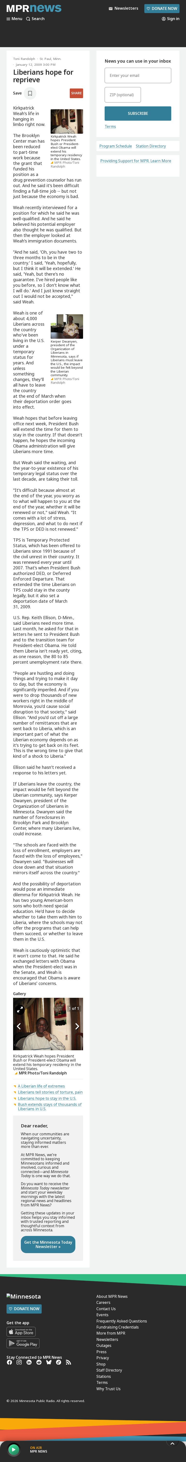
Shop (101, 1364)
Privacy (102, 1357)
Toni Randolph (24, 59)
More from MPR (110, 1333)
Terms (110, 126)
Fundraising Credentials (117, 1327)
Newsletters (107, 1339)
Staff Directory (109, 1370)
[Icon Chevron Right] (77, 1027)
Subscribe (138, 113)
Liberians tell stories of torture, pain (50, 1092)
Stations (103, 1376)
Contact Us (106, 1308)
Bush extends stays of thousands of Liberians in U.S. (50, 1106)
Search (38, 19)
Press (101, 1351)
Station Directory (151, 146)
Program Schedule (115, 146)
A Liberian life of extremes (41, 1086)
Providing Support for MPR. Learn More (135, 160)
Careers (103, 1302)
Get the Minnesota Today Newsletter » (48, 1244)
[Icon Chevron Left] (19, 1027)
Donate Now (162, 8)
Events (102, 1314)
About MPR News (112, 1296)
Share (76, 93)
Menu (17, 19)
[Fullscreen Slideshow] (20, 1010)
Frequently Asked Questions (121, 1321)
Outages (103, 1345)
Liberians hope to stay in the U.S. (47, 1098)
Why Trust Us (108, 1388)
